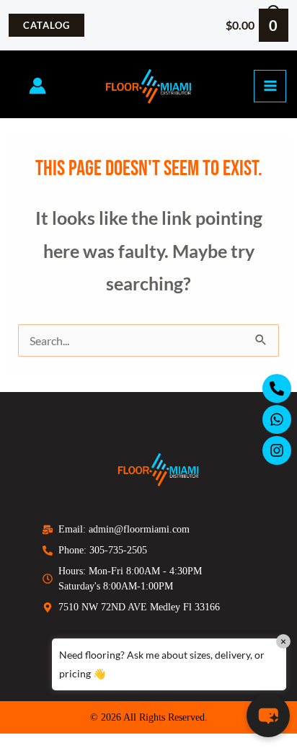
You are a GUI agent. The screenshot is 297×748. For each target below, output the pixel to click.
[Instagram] (276, 450)
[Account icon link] (37, 85)
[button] (46, 25)
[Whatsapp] (276, 419)
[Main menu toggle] (270, 86)
